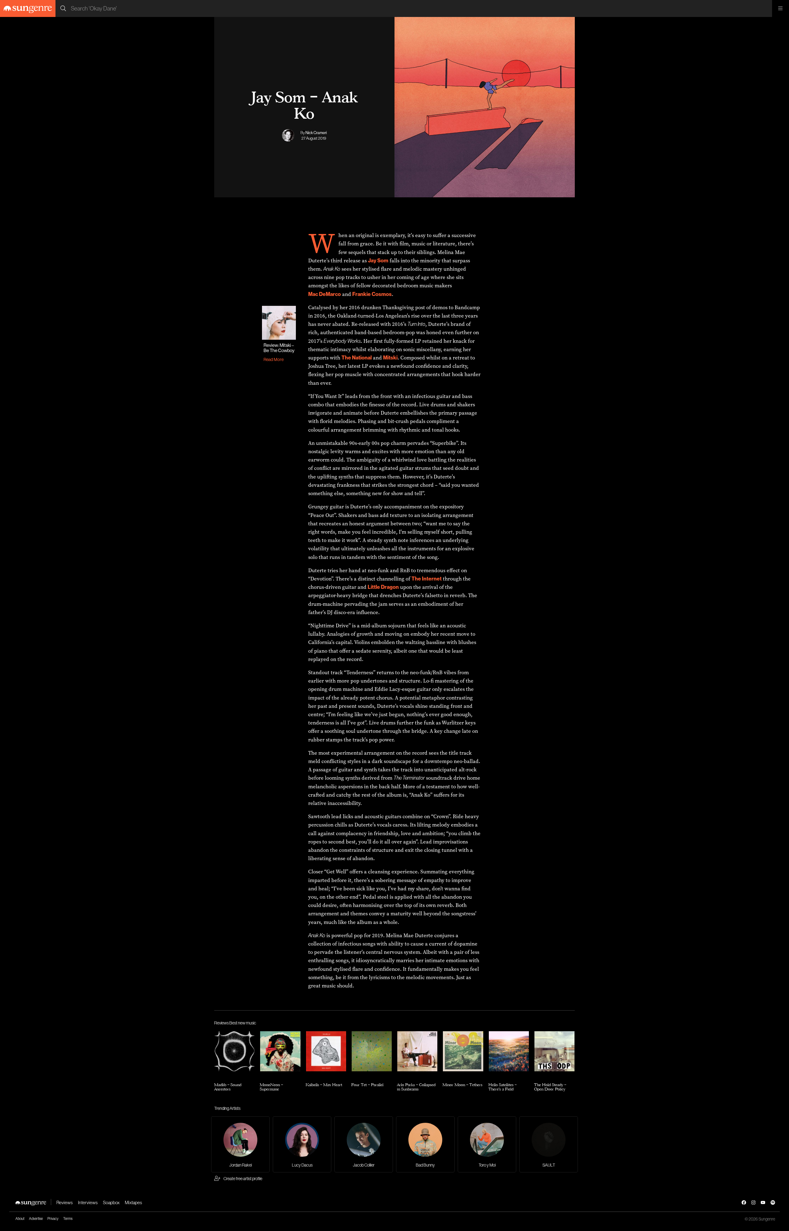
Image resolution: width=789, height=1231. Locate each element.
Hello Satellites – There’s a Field (503, 1086)
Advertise (36, 1219)
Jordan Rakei (240, 1165)
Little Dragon (383, 587)
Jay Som (378, 260)
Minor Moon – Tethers (462, 1084)
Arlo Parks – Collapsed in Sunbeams (416, 1086)
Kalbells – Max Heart (324, 1084)
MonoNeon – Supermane (271, 1086)
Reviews (64, 1202)
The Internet (426, 579)
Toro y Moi (487, 1165)
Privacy (53, 1219)
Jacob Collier (363, 1165)
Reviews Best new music (235, 1022)
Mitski (390, 358)
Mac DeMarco (324, 294)
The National (356, 358)
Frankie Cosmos (372, 294)
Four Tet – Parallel (367, 1084)
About (19, 1219)
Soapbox (111, 1202)
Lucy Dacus (302, 1165)
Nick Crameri (316, 132)
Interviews (88, 1202)
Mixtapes (133, 1202)
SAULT (548, 1165)
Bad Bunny (425, 1165)
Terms (67, 1219)
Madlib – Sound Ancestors (227, 1086)
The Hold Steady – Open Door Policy (550, 1086)
